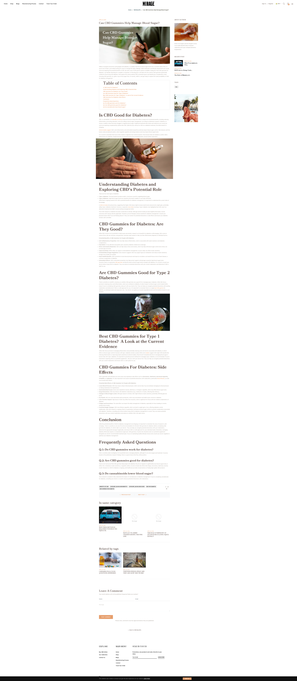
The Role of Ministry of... (182, 75)
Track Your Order (120, 665)
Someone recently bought (51, 632)
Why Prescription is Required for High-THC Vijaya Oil (108, 529)
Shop (117, 654)
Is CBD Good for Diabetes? (110, 87)
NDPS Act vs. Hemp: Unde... (183, 70)
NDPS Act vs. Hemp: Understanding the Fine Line (132, 534)
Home (129, 10)
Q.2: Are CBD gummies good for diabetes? (114, 105)
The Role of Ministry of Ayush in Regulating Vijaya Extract (158, 534)
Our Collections (103, 654)
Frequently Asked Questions (111, 101)
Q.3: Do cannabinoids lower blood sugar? (114, 107)
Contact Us (102, 657)
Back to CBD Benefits (135, 630)
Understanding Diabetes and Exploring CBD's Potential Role (119, 89)
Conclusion (106, 99)
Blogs (117, 657)
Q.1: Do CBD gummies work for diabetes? (114, 103)
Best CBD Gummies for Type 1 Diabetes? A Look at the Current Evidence (123, 95)
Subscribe (161, 657)
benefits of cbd (104, 486)
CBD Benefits (137, 10)
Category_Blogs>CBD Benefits (118, 486)
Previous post (126, 494)
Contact (118, 663)
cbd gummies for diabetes (107, 488)
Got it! (187, 678)
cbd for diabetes (151, 486)
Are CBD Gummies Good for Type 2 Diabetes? (115, 93)
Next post (141, 494)
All (176, 86)
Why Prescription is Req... (190, 64)
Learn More (147, 678)
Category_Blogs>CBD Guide (136, 486)
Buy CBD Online (103, 652)
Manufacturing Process (122, 660)
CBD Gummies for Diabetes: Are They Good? (115, 91)
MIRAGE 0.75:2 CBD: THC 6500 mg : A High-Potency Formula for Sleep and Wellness (55, 634)
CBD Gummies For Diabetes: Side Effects (114, 97)
